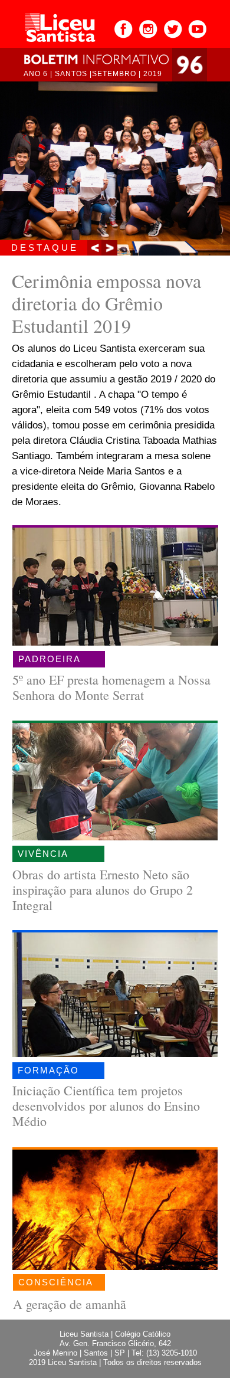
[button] (95, 248)
